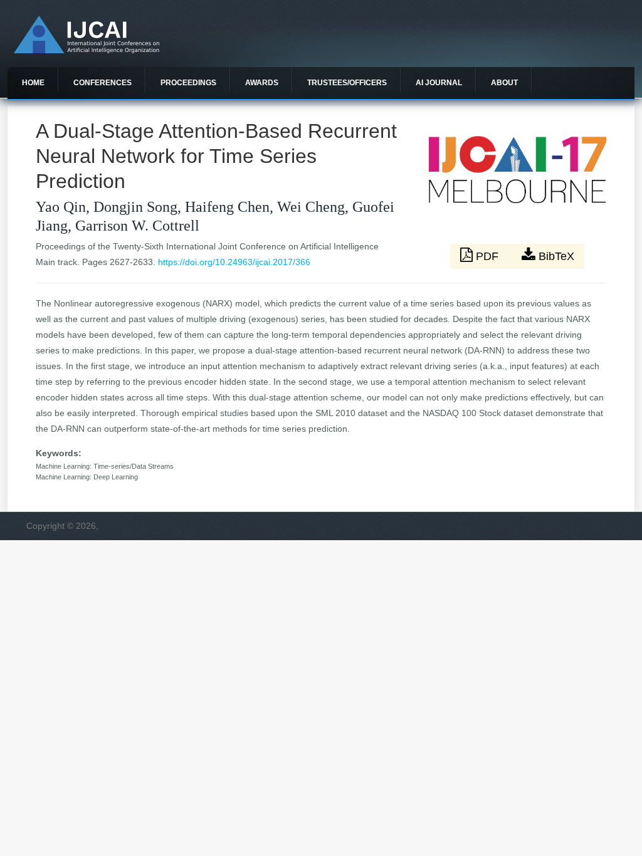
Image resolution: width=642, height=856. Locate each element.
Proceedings (188, 82)
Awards (261, 82)
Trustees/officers (347, 82)
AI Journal (439, 82)
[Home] (86, 50)
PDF (487, 256)
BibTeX (554, 256)
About (504, 82)
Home (33, 82)
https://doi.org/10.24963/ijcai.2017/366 (234, 262)
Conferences (102, 82)
